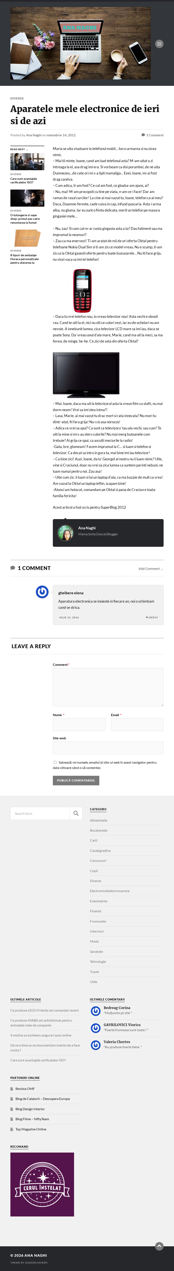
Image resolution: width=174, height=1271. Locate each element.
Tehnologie (98, 961)
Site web (59, 738)
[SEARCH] (76, 813)
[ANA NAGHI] (80, 77)
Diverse (17, 98)
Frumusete (98, 921)
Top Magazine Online (30, 1129)
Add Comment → (151, 568)
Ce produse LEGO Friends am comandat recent (44, 1010)
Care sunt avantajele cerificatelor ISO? (38, 1060)
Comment (61, 664)
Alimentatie (98, 820)
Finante (95, 911)
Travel (94, 972)
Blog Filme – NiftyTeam (32, 1119)
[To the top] (159, 1246)
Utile (93, 982)
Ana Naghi (33, 135)
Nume (58, 715)
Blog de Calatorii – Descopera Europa (42, 1099)
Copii (94, 871)
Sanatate (96, 951)
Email (116, 715)
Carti (93, 840)
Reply (153, 617)
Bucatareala (98, 830)
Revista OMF (25, 1089)
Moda (94, 941)
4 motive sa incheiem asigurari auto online (40, 1035)
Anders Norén (36, 1262)
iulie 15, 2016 (69, 617)
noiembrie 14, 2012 (61, 135)
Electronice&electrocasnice (109, 891)
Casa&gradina (100, 850)
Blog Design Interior (30, 1109)
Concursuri (98, 860)
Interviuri (97, 931)
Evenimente (98, 901)
